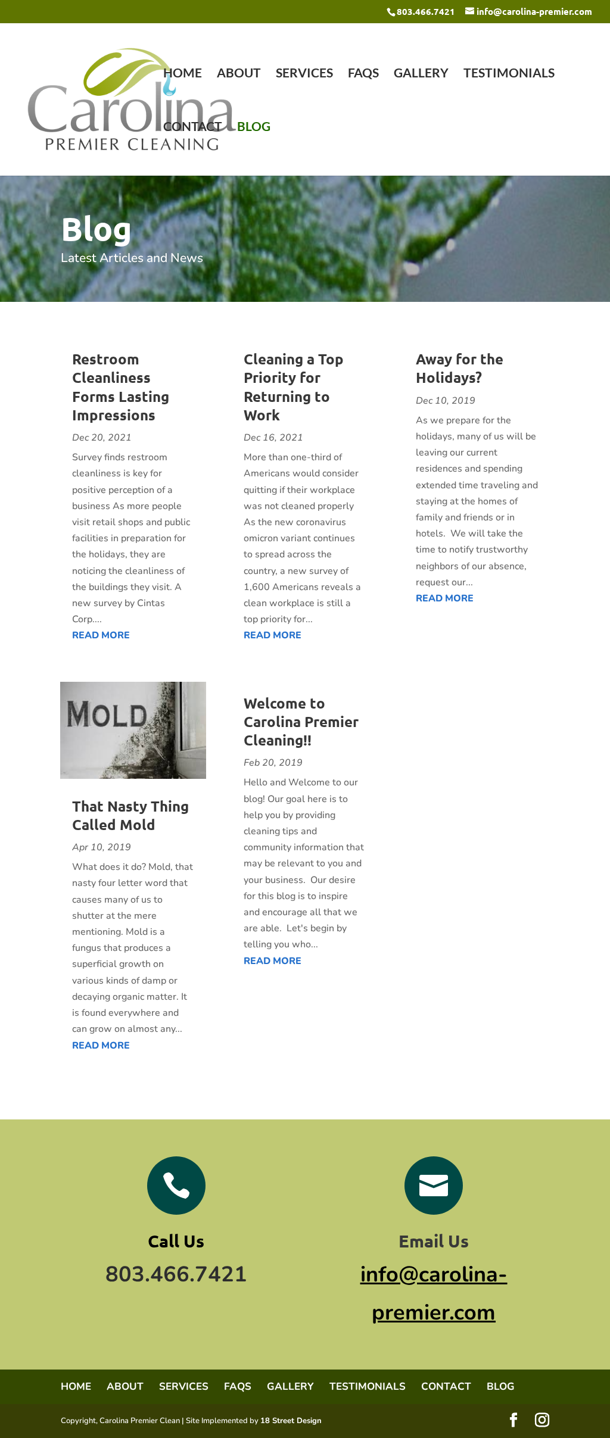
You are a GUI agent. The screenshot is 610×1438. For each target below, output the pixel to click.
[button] (513, 1421)
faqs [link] (363, 74)
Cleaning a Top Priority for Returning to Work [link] (294, 387)
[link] (132, 98)
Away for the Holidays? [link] (459, 368)
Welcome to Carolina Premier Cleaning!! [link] (301, 721)
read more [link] (101, 635)
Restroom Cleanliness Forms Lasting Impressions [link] (120, 387)
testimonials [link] (509, 74)
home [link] (182, 74)
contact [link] (192, 127)
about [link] (239, 74)
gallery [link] (421, 74)
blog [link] (253, 127)
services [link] (304, 74)
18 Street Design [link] (291, 1420)
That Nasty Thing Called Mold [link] (130, 815)
